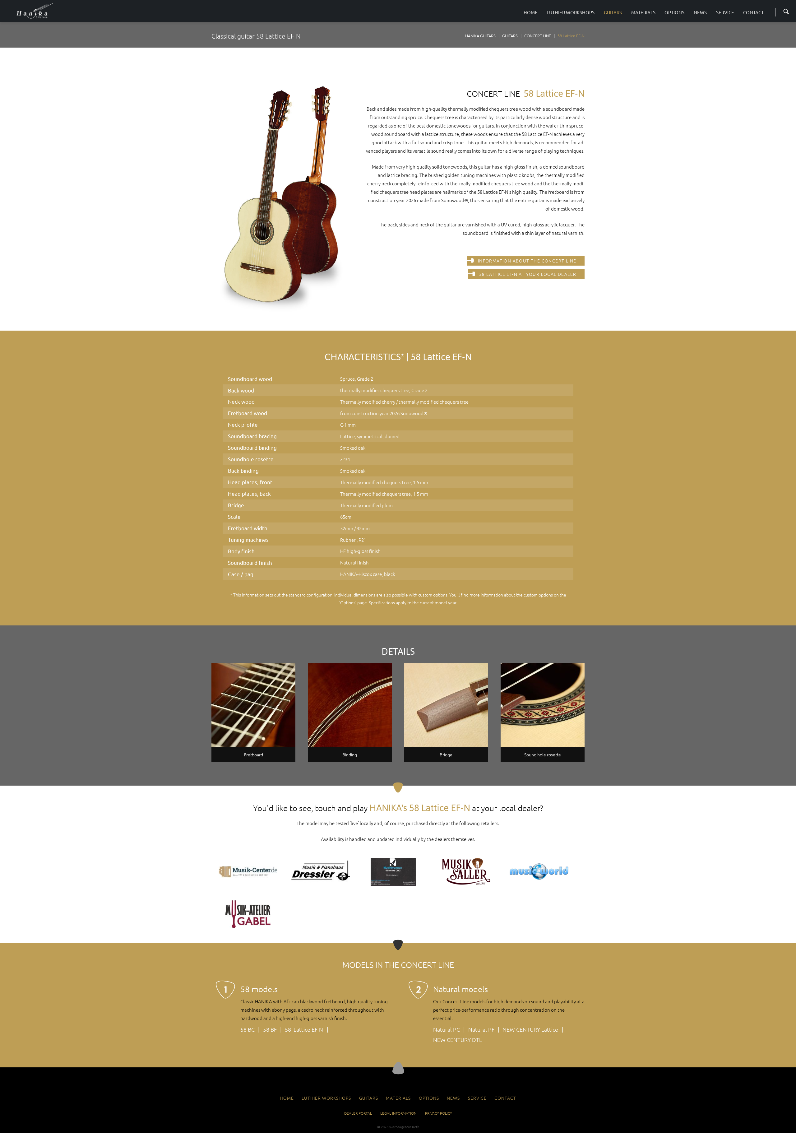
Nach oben (398, 1068)
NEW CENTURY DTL (457, 1039)
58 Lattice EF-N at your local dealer (527, 274)
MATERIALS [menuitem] (398, 1098)
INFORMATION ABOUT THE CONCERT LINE (527, 261)
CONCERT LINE (537, 36)
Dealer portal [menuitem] (358, 1113)
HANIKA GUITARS (480, 36)
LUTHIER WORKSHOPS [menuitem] (326, 1098)
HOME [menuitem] (287, 1098)
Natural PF (481, 1029)
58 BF (270, 1029)
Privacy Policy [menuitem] (438, 1113)
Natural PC (446, 1029)
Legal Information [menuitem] (398, 1113)
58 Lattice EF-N (304, 1029)
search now (784, 11)
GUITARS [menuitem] (368, 1098)
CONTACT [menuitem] (505, 1098)
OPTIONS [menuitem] (429, 1098)
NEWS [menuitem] (453, 1098)
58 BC (247, 1029)
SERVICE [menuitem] (477, 1098)
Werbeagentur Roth (404, 1126)
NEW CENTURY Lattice (530, 1029)
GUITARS (510, 36)
